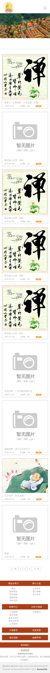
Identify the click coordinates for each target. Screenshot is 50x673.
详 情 (38, 106)
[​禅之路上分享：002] (25, 250)
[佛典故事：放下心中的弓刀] (25, 423)
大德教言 (13, 630)
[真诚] (25, 528)
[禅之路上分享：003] (25, 192)
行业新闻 (13, 612)
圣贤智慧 (36, 630)
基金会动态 (14, 618)
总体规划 (37, 612)
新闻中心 (13, 606)
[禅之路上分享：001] (25, 308)
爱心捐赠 (37, 591)
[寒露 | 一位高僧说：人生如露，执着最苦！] (25, 77)
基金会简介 (13, 583)
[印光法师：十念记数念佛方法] (25, 365)
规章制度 (13, 597)
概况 (13, 588)
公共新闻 (13, 624)
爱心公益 (36, 583)
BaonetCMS (42, 669)
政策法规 (13, 615)
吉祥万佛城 (36, 606)
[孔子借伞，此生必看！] (25, 475)
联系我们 (25, 645)
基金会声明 (14, 621)
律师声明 (36, 637)
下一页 (36, 569)
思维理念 (13, 591)
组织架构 (13, 594)
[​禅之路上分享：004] (25, 135)
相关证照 (13, 600)
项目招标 (13, 637)
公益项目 (37, 588)
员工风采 (37, 594)
